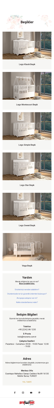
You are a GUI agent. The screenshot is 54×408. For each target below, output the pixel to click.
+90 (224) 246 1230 (27, 329)
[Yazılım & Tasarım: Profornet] (27, 402)
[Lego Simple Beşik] (27, 126)
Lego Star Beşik (27, 185)
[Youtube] (31, 392)
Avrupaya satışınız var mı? (27, 298)
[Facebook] (15, 392)
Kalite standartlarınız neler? (27, 302)
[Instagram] (23, 392)
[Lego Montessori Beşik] (27, 86)
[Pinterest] (39, 392)
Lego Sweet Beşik (27, 225)
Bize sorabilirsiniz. (27, 284)
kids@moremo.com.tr (27, 337)
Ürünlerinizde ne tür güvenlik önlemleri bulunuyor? (27, 294)
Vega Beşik (27, 266)
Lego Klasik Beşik (27, 64)
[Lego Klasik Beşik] (27, 45)
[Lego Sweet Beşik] (27, 207)
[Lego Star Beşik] (27, 166)
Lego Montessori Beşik (27, 104)
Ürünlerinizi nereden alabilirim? (27, 290)
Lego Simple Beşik (27, 145)
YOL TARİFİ (27, 382)
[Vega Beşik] (27, 247)
